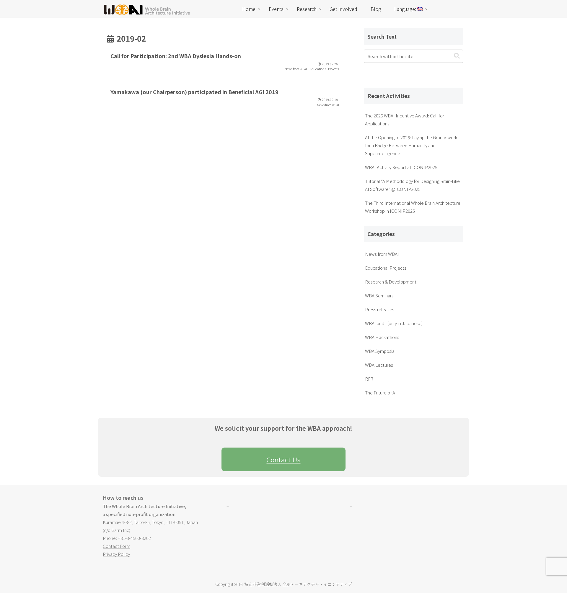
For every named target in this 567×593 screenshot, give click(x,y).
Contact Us (283, 459)
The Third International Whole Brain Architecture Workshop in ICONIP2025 (412, 207)
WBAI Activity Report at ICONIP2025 (401, 167)
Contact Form (116, 546)
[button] (457, 56)
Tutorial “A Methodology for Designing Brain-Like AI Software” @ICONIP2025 (412, 185)
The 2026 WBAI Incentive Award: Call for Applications (404, 119)
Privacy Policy (116, 554)
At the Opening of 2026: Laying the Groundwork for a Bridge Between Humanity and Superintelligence (411, 145)
